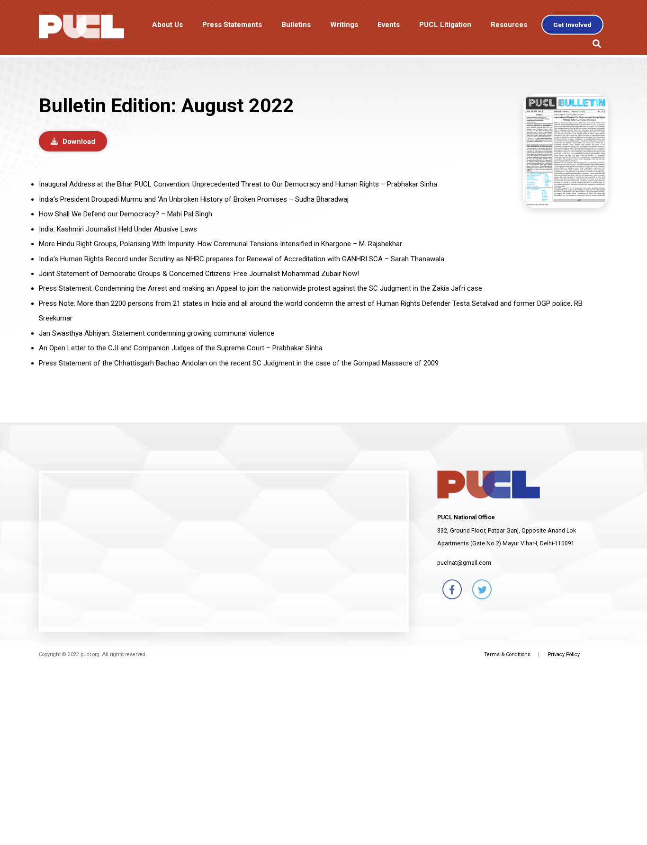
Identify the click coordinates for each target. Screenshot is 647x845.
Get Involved (572, 24)
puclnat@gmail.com (464, 563)
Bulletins (296, 24)
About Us (167, 24)
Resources (509, 24)
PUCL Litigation (445, 24)
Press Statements (232, 24)
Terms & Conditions (507, 654)
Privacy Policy (564, 654)
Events (388, 24)
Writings (344, 24)
